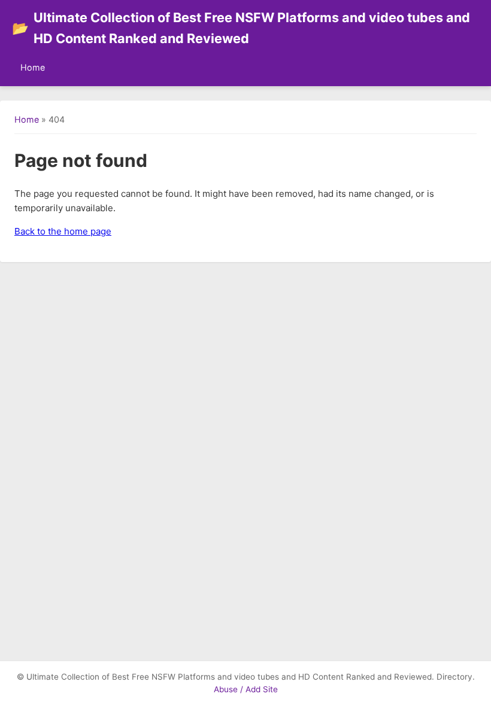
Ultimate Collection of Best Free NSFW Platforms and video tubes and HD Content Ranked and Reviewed (241, 28)
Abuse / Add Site (246, 689)
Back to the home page (62, 231)
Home (32, 67)
